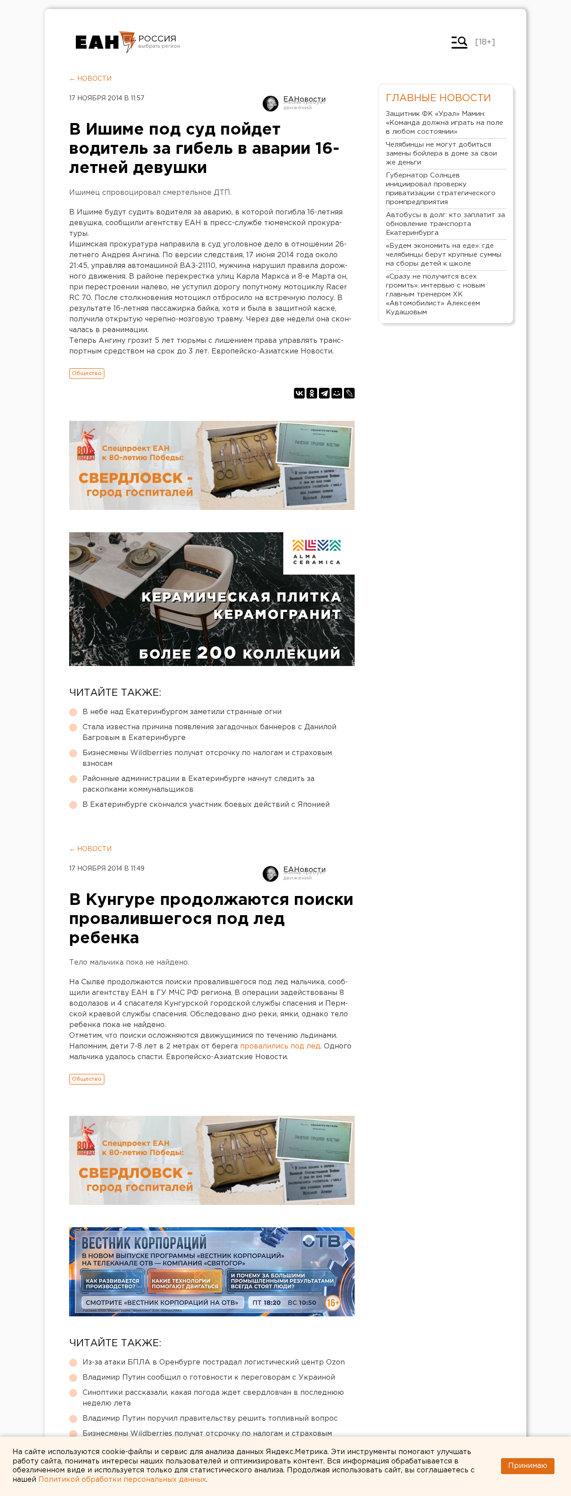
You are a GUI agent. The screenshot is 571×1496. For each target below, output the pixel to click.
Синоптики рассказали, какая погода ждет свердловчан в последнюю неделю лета (213, 1398)
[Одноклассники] (311, 393)
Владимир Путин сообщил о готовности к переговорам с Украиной (209, 1377)
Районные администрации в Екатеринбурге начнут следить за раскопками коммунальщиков (198, 784)
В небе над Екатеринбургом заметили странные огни (182, 712)
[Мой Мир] (336, 393)
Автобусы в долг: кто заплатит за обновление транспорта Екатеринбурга (445, 224)
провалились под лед (280, 1046)
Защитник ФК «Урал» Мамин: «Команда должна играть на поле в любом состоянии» (444, 123)
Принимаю (527, 1466)
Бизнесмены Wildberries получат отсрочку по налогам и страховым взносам (207, 758)
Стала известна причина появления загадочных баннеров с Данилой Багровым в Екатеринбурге (209, 732)
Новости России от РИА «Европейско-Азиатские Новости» (106, 42)
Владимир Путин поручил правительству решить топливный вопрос (210, 1418)
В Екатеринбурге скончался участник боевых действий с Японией (206, 804)
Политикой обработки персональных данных (122, 1479)
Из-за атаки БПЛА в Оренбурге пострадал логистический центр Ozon (214, 1362)
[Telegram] (324, 393)
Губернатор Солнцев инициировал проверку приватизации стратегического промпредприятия (441, 189)
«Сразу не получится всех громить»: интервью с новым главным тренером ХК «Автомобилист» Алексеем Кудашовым (435, 294)
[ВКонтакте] (299, 393)
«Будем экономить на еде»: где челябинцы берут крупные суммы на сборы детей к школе (443, 255)
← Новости (90, 79)
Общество (87, 373)
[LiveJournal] (349, 393)
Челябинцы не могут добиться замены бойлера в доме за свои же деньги (441, 153)
